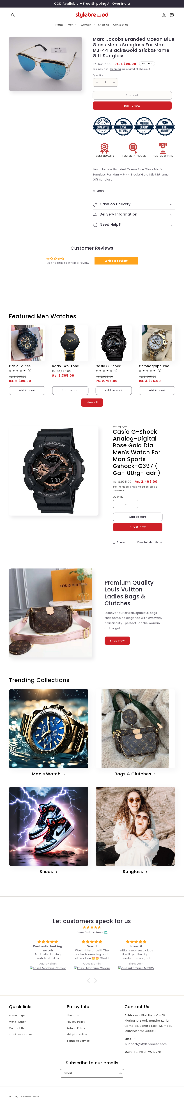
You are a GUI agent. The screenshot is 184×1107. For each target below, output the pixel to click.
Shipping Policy (77, 1034)
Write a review (116, 261)
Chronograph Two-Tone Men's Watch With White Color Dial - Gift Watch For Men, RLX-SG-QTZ (156, 366)
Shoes (46, 871)
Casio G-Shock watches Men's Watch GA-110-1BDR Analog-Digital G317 (112, 366)
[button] (13, 15)
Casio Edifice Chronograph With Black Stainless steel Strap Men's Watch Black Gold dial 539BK (26, 366)
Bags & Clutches (132, 774)
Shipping (115, 69)
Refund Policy (76, 1028)
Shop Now (117, 640)
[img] (92, 927)
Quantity (98, 75)
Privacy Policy (76, 1022)
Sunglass (133, 871)
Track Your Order (20, 1034)
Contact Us (16, 1028)
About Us (73, 1015)
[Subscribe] (120, 1073)
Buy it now (132, 105)
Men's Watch (46, 774)
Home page (17, 1015)
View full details (147, 542)
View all (92, 402)
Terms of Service (78, 1041)
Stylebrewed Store (29, 1096)
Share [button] (101, 191)
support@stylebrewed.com (146, 1044)
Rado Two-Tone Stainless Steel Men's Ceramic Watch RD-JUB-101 (69, 366)
